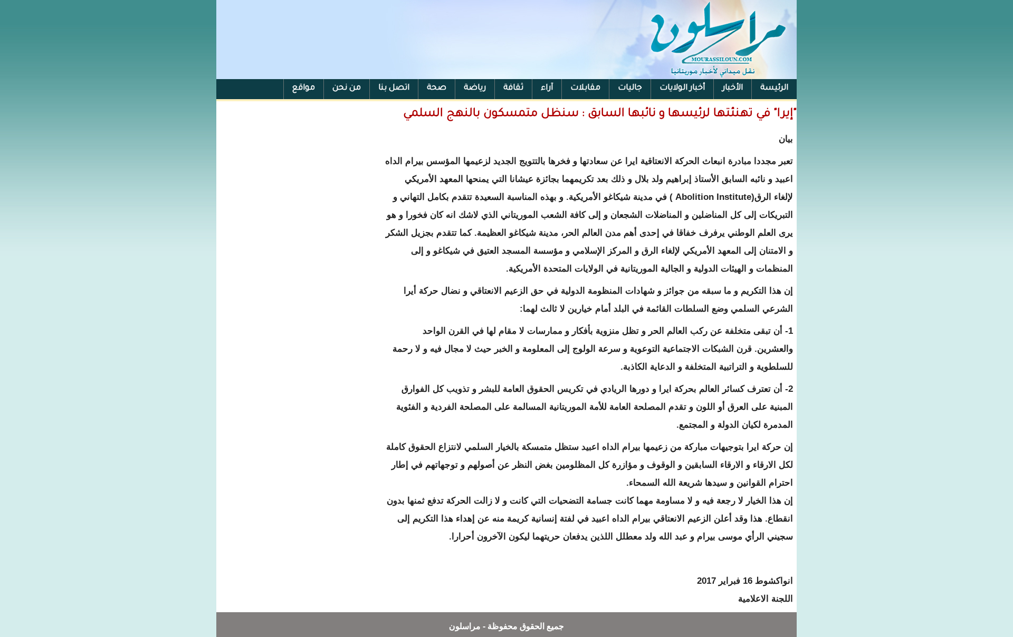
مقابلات (585, 88)
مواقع (303, 88)
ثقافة (513, 88)
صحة (436, 88)
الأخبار (732, 88)
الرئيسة (774, 88)
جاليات (630, 88)
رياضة (475, 88)
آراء (547, 88)
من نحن (346, 88)
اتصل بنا (393, 88)
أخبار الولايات (682, 88)
